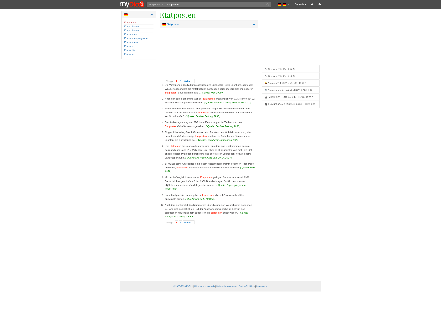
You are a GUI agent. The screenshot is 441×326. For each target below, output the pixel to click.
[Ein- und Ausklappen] (151, 14)
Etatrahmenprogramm (136, 38)
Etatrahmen (130, 34)
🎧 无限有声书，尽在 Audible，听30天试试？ (288, 97)
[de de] (283, 4)
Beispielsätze (156, 4)
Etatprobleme (131, 26)
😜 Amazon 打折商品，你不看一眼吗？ (285, 83)
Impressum (261, 286)
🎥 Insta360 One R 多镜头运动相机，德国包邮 (289, 104)
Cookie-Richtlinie (247, 286)
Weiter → (189, 81)
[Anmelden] (312, 4)
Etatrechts (129, 50)
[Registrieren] (320, 4)
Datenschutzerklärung (226, 286)
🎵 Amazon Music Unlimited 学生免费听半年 (288, 90)
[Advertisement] (209, 54)
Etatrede (129, 54)
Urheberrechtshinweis (204, 286)
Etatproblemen (132, 30)
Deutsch (299, 4)
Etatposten (130, 22)
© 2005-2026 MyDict (183, 286)
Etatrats (128, 46)
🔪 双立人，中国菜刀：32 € (279, 68)
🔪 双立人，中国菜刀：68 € (279, 76)
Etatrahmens (131, 42)
